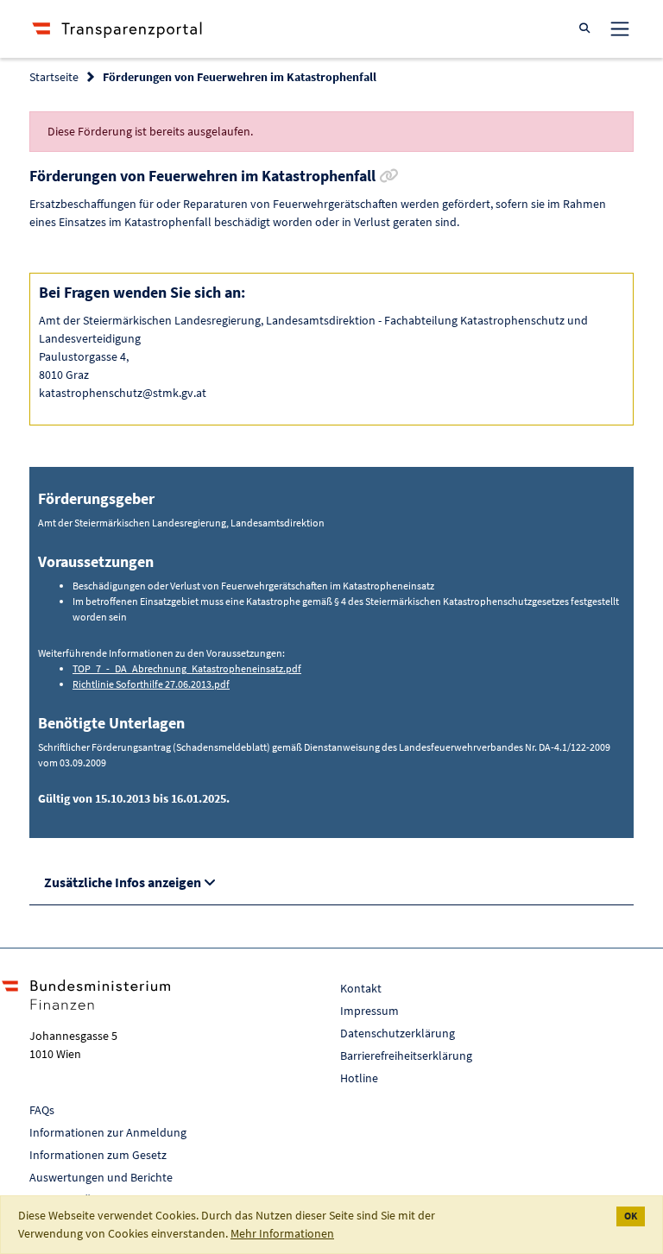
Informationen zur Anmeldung (107, 1132)
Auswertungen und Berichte (101, 1177)
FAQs (41, 1110)
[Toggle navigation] (619, 28)
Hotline (359, 1078)
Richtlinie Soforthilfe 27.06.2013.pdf (151, 683)
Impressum (369, 1010)
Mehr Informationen (282, 1233)
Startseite (54, 77)
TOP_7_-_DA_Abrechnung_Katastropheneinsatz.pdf (187, 668)
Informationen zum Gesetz (98, 1155)
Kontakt (361, 988)
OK (630, 1215)
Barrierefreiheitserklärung (406, 1055)
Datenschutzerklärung (397, 1033)
